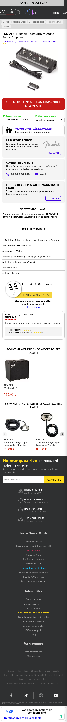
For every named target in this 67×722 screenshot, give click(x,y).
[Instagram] (41, 695)
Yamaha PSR (40, 675)
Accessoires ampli (36, 21)
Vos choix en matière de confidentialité (36, 711)
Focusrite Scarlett (55, 675)
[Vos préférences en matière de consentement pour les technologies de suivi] (61, 716)
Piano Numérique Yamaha (49, 683)
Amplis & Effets (19, 21)
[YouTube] (55, 695)
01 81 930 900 (39, 511)
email (43, 174)
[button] (33, 86)
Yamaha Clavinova (24, 675)
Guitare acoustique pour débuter (20, 683)
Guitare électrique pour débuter (33, 679)
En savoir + (33, 307)
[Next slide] (62, 434)
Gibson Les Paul (14, 671)
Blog (33, 634)
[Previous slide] (5, 434)
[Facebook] (11, 695)
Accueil (6, 21)
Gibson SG (9, 675)
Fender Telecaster (52, 671)
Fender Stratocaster (33, 671)
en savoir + (53, 198)
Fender (6, 26)
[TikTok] (26, 695)
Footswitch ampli (54, 21)
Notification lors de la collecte (23, 718)
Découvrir (53, 153)
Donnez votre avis (33, 295)
